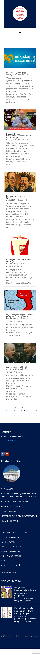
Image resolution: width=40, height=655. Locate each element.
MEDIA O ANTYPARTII (9, 511)
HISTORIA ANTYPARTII (10, 521)
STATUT (25, 533)
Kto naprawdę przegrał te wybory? (15, 197)
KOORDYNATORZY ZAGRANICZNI (14, 501)
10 (37, 410)
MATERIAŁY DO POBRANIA (11, 556)
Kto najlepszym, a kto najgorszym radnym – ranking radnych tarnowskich (24, 612)
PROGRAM (5, 533)
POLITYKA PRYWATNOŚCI (11, 565)
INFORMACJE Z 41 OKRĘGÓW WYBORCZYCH (19, 516)
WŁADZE (15, 533)
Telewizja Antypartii (14, 321)
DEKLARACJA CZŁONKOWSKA (13, 547)
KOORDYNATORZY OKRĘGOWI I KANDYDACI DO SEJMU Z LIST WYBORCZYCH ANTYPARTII (19, 495)
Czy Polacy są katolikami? (16, 367)
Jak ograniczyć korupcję (16, 72)
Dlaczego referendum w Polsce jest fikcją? (19, 260)
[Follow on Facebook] (3, 454)
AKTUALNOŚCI (7, 489)
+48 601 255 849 (10, 440)
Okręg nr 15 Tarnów (14, 266)
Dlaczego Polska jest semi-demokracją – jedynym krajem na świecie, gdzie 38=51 (18, 136)
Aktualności (23, 74)
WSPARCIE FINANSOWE (10, 551)
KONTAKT (5, 561)
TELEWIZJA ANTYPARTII (10, 506)
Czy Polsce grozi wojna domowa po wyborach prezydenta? (19, 315)
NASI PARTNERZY (8, 542)
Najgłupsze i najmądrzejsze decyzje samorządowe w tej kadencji (25, 591)
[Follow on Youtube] (7, 454)
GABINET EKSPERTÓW (10, 537)
